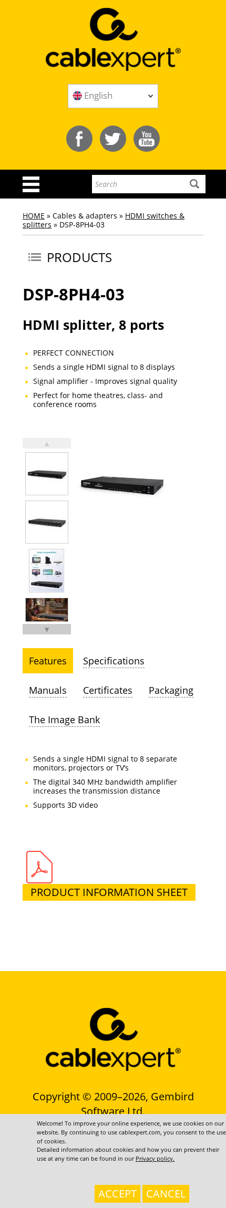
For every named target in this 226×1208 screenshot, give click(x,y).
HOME (34, 216)
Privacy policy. (155, 1158)
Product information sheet (109, 892)
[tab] (48, 660)
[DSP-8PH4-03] (46, 473)
